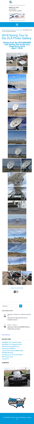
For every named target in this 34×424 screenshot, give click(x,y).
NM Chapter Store (7, 357)
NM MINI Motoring (7, 353)
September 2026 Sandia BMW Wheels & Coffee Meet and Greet (18, 328)
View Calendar (6, 335)
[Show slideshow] (17, 288)
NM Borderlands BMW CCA (10, 346)
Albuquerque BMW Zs (9, 348)
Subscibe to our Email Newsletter (12, 355)
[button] (17, 24)
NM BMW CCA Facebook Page (11, 342)
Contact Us (5, 359)
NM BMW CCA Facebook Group (12, 344)
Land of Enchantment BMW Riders (12, 351)
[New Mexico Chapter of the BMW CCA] (17, 11)
